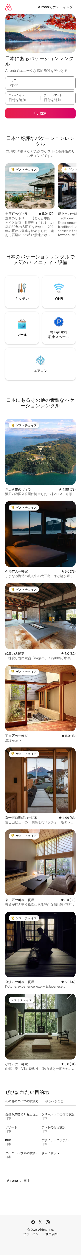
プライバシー (32, 1234)
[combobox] (40, 85)
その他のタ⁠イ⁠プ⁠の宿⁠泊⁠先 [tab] (21, 1101)
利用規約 (51, 1234)
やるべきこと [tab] (54, 1101)
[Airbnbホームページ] (8, 7)
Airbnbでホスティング (55, 7)
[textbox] (23, 100)
